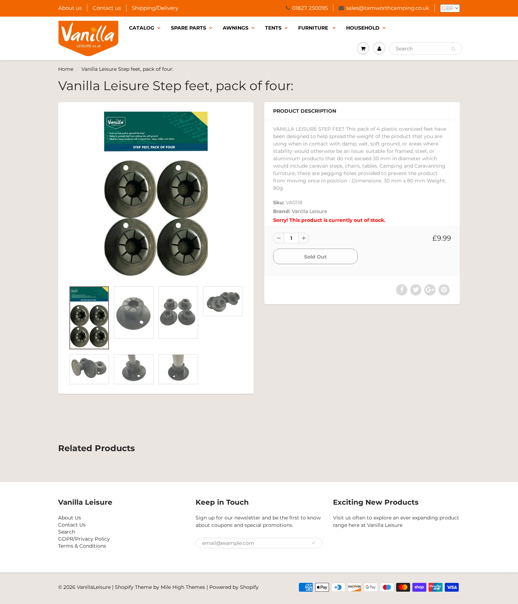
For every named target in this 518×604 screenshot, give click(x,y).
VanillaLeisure (94, 587)
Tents (273, 28)
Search (66, 532)
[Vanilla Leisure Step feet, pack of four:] (156, 195)
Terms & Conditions (82, 546)
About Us (69, 518)
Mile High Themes (183, 587)
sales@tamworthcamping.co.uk (387, 8)
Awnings (235, 28)
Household (363, 28)
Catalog (141, 28)
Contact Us (72, 525)
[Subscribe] (313, 542)
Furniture (313, 28)
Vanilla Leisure (309, 211)
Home (65, 69)
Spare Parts (188, 28)
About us (70, 8)
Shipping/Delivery (155, 8)
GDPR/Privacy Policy (84, 539)
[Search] (453, 49)
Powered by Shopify (234, 587)
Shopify (124, 587)
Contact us (107, 8)
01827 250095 (310, 8)
